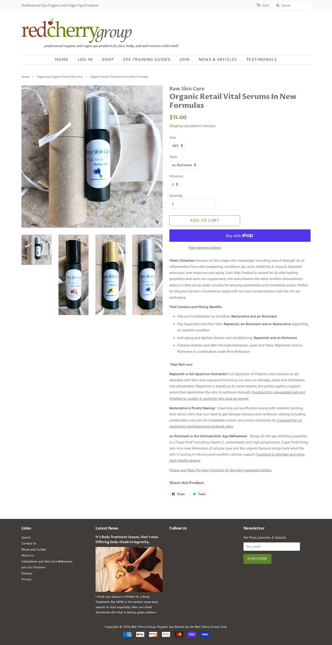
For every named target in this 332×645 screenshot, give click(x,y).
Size (172, 137)
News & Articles (218, 59)
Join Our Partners (33, 567)
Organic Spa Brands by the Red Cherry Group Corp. (192, 627)
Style (173, 156)
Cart (265, 5)
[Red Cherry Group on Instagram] (186, 539)
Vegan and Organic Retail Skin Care (60, 77)
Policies (26, 573)
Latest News (107, 528)
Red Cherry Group (143, 627)
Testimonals (261, 59)
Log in (85, 59)
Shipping (175, 126)
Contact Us (28, 543)
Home (61, 59)
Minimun (176, 176)
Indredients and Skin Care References (46, 561)
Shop (108, 59)
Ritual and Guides (33, 549)
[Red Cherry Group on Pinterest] (179, 539)
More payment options (205, 247)
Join (184, 59)
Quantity (175, 195)
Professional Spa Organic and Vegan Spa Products (59, 5)
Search (25, 537)
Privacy (26, 579)
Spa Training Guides (147, 59)
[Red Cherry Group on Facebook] (172, 539)
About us (27, 555)
